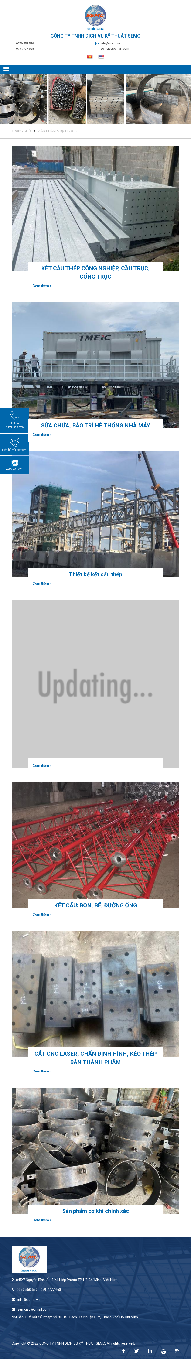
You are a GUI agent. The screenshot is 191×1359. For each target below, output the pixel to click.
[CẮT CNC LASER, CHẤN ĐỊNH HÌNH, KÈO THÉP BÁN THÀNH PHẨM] (95, 994)
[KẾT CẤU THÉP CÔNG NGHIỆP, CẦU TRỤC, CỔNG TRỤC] (95, 208)
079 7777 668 (25, 48)
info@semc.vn (110, 43)
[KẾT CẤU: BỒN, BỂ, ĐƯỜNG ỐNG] (95, 845)
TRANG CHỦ (21, 131)
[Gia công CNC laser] (95, 684)
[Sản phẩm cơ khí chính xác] (95, 1151)
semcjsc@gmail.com (115, 48)
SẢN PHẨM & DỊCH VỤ (55, 131)
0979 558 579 (25, 43)
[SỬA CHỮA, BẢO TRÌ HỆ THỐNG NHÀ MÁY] (95, 365)
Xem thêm (41, 286)
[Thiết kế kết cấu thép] (95, 514)
